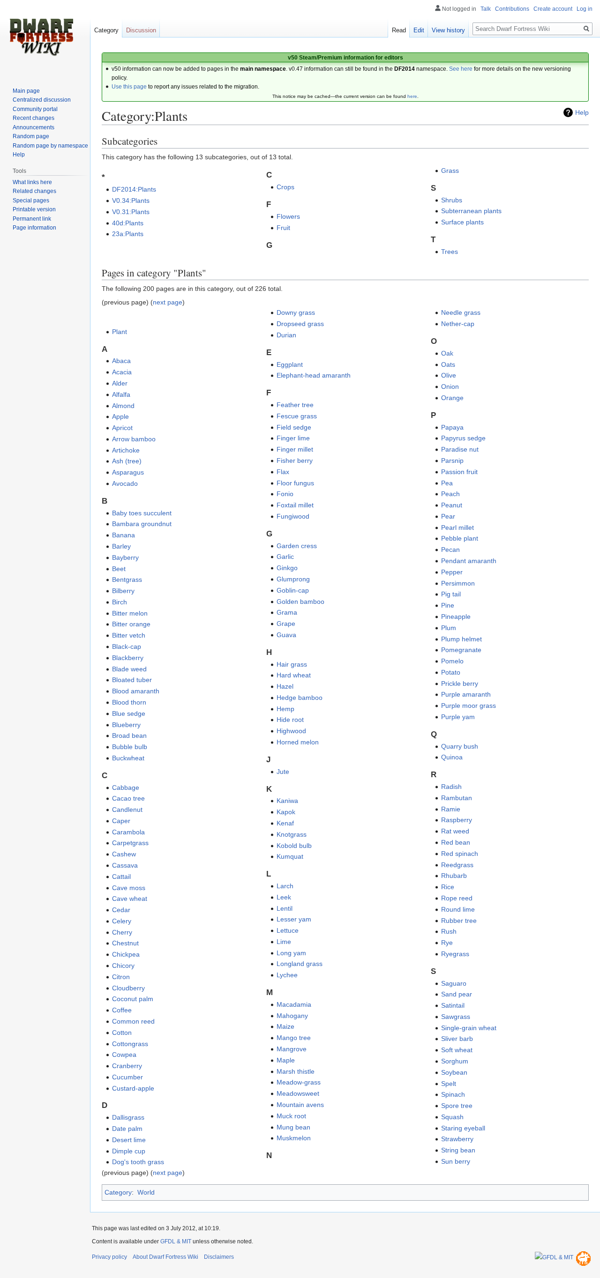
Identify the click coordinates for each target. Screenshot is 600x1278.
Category (118, 1192)
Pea (447, 483)
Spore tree (456, 1105)
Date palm (127, 1128)
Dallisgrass (128, 1117)
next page (167, 302)
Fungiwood (293, 516)
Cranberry (127, 1066)
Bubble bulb (129, 746)
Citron (121, 977)
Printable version (34, 209)
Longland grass (299, 963)
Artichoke (126, 450)
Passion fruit (459, 472)
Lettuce (288, 930)
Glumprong (293, 579)
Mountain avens (300, 1104)
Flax (283, 472)
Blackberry (127, 657)
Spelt (448, 1083)
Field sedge (294, 427)
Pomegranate (461, 650)
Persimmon (458, 583)
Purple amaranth (466, 694)
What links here (32, 182)
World (146, 1192)
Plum (448, 628)
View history (448, 30)
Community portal (35, 109)
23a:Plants (127, 234)
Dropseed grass (300, 323)
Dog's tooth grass (138, 1162)
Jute (283, 771)
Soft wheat (456, 1050)
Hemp (285, 709)
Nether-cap (457, 323)
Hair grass (292, 664)
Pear (448, 516)
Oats (448, 364)
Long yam (291, 953)
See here (460, 69)
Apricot (122, 427)
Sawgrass (455, 1016)
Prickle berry (459, 683)
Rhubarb (454, 875)
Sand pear (456, 994)
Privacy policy (109, 1257)
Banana (123, 535)
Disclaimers (219, 1257)
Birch (119, 602)
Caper (121, 821)
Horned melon (298, 742)
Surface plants (462, 222)
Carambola (128, 832)
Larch (285, 886)
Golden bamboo (300, 601)
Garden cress (297, 546)
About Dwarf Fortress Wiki (165, 1257)
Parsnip (452, 460)
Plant (119, 331)
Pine (447, 605)
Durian (286, 335)
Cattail (121, 876)
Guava (286, 635)
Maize (285, 1026)
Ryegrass (455, 954)
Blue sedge (128, 713)
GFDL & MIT (175, 1241)
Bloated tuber (132, 680)
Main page (26, 91)
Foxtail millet (295, 505)
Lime (284, 941)
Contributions (512, 9)
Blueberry (126, 724)
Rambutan (456, 798)
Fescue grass (297, 416)
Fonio (285, 494)
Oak (447, 353)
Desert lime (129, 1140)
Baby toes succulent (142, 513)
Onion (450, 386)
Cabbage (125, 787)
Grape (286, 623)
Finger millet (295, 449)
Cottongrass (130, 1044)
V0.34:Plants (131, 200)
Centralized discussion (42, 100)
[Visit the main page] (41, 37)
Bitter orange (131, 624)
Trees (449, 251)
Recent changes (33, 118)
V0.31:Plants (131, 211)
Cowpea (124, 1054)
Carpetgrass (130, 843)
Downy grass (296, 312)
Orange (452, 397)
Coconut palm (132, 999)
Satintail (453, 1005)
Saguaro (453, 983)
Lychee (287, 975)
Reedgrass (457, 865)
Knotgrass (292, 834)
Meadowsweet (298, 1093)
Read (399, 30)
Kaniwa (287, 800)
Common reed (133, 1021)
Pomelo (452, 661)
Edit (418, 30)
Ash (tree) (127, 461)
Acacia (122, 372)
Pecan (450, 549)
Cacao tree (128, 798)
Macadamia (294, 1004)
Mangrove (292, 1049)
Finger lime (293, 438)
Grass (450, 170)
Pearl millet (457, 527)
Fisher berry (295, 460)
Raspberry (456, 820)
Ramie (450, 809)
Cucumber (127, 1077)
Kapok (286, 812)
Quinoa (452, 757)
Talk (485, 9)
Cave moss (128, 888)
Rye (447, 942)
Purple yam (458, 717)
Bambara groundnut (142, 524)
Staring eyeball (463, 1128)
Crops (285, 187)
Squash (452, 1117)
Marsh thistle (296, 1071)
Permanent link (32, 218)
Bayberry (125, 557)
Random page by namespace (50, 145)
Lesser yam (294, 919)
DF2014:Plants (134, 189)
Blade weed (129, 669)
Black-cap (126, 646)
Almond (123, 405)
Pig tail (451, 594)
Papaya (452, 427)
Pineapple (456, 616)
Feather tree (295, 405)
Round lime (458, 909)
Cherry (122, 932)
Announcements (33, 127)
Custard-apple (133, 1088)
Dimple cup (128, 1151)
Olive (448, 375)
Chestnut (125, 943)
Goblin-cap (293, 590)
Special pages (31, 200)
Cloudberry (128, 988)
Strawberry (457, 1139)
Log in (584, 9)
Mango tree (294, 1037)
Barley (121, 546)
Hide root (290, 719)
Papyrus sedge (463, 438)
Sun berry (455, 1161)
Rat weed (455, 831)
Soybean (454, 1072)
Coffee (122, 1010)
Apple (120, 416)
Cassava (125, 865)
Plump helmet (461, 639)
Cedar (121, 910)
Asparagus (128, 472)
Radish (451, 786)
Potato (450, 672)
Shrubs (451, 200)
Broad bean (129, 735)
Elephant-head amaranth (314, 375)
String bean (458, 1150)
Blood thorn (129, 702)
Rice (447, 887)
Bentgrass (127, 579)
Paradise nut (460, 449)
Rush (449, 931)
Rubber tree (459, 920)
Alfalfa (121, 394)
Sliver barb (457, 1038)
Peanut (451, 505)
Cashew (124, 854)
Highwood (291, 731)
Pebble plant (459, 538)
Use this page (129, 86)
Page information (34, 227)
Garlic (285, 556)
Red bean (455, 842)
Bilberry (123, 590)
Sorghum (454, 1061)
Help (582, 112)
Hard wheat (294, 675)
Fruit (283, 227)
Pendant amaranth (468, 561)
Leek (284, 897)
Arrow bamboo (134, 439)
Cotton (122, 1032)
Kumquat (290, 856)
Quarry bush (459, 746)
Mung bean (293, 1127)
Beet (119, 568)
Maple (286, 1060)
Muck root (291, 1116)
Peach (450, 494)
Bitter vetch (128, 635)
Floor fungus (295, 483)
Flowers (288, 216)
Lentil (284, 908)
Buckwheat (128, 758)
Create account (552, 9)
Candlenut (127, 809)
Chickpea (126, 954)
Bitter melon (130, 613)
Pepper (452, 572)
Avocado (125, 483)
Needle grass (460, 312)
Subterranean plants (471, 211)
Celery (121, 921)
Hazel (285, 686)
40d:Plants (127, 223)
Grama (287, 612)
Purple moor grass (468, 705)
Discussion (141, 30)
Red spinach (459, 853)
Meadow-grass (299, 1082)
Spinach (453, 1094)
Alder (120, 383)
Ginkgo (287, 568)
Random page (31, 136)
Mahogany (292, 1015)
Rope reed (456, 898)
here (412, 96)
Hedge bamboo (299, 697)
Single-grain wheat (468, 1028)
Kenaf (285, 823)
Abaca (121, 360)
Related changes (34, 191)
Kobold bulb (294, 845)
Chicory (123, 965)
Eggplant (290, 364)
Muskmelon (294, 1138)
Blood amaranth (135, 691)
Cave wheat (129, 898)
